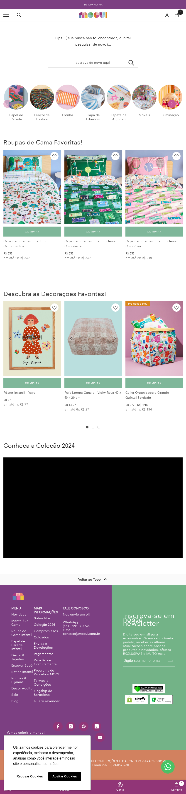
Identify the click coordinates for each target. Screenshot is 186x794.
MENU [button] (16, 608)
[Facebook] (58, 726)
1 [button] (87, 427)
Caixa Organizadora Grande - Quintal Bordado (148, 395)
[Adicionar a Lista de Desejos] (54, 156)
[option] (93, 4)
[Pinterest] (83, 726)
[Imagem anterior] (10, 187)
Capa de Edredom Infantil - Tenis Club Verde (89, 243)
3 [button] (99, 427)
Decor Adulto (21, 688)
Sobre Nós (42, 618)
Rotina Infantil (22, 672)
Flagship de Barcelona (43, 693)
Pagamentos (44, 654)
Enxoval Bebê (22, 665)
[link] (120, 787)
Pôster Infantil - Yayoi (20, 393)
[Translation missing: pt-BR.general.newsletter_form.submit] (170, 661)
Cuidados (41, 637)
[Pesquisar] (19, 15)
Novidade (19, 614)
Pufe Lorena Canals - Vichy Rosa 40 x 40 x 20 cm (92, 395)
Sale (14, 695)
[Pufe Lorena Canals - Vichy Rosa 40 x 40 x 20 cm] (93, 338)
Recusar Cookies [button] (30, 776)
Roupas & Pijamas (18, 680)
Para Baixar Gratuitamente (45, 662)
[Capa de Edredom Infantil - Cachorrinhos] (32, 187)
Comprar (32, 231)
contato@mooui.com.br (81, 634)
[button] (172, 104)
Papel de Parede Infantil (18, 645)
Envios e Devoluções (43, 646)
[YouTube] (100, 737)
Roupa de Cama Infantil (21, 633)
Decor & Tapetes (17, 657)
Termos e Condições (42, 683)
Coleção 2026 (44, 625)
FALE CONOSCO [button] (76, 608)
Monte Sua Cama (19, 623)
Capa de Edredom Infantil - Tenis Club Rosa (150, 243)
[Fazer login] (167, 15)
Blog (14, 701)
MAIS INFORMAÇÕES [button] (46, 610)
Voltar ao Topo (89, 579)
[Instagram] (71, 726)
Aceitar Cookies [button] (64, 776)
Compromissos (46, 631)
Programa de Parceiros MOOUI (47, 672)
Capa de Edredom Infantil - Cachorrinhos (24, 243)
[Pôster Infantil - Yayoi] (32, 338)
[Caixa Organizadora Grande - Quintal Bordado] (154, 338)
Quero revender (47, 701)
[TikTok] (96, 726)
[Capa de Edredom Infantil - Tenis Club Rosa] (154, 187)
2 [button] (93, 427)
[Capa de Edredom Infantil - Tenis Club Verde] (93, 187)
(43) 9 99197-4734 (76, 626)
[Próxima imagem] (54, 187)
